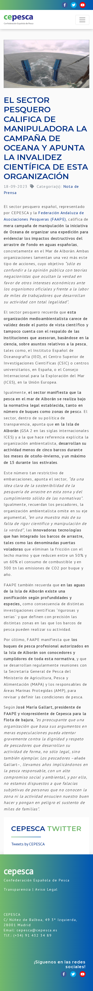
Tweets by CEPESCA (28, 843)
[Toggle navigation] (82, 20)
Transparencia (17, 889)
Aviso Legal (46, 889)
